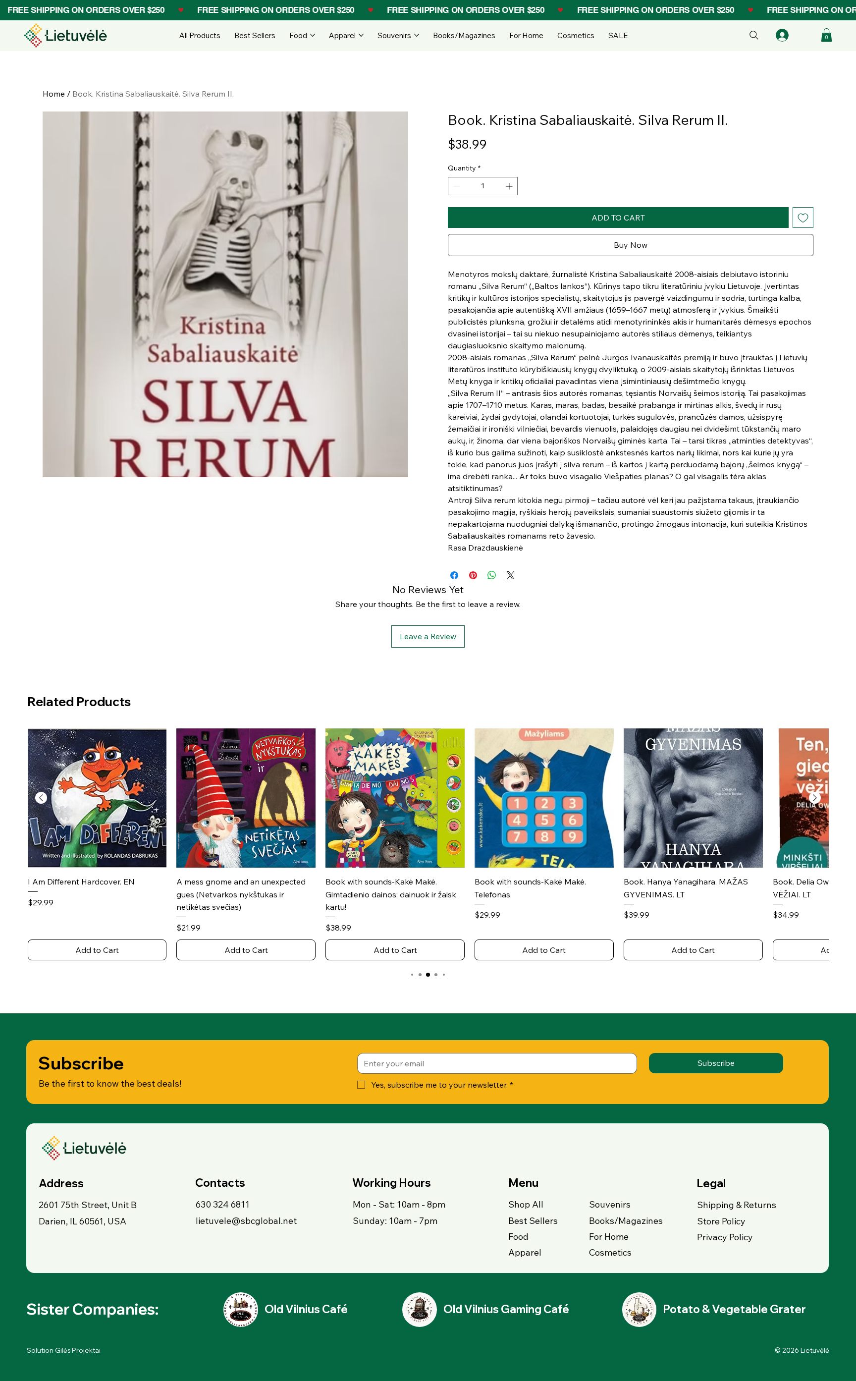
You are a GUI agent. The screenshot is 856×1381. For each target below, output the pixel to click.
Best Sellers (533, 1220)
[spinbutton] (483, 186)
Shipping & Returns (736, 1205)
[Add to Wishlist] (803, 217)
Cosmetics (610, 1252)
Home (54, 94)
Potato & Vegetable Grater (734, 1309)
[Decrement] (455, 186)
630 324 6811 (223, 1204)
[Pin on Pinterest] (473, 575)
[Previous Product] (41, 798)
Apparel (524, 1252)
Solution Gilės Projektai (64, 1350)
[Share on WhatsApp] (492, 575)
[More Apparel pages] (361, 35)
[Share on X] (511, 575)
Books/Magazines (626, 1220)
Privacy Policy (725, 1237)
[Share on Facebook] (454, 575)
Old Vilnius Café (306, 1309)
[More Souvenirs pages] (416, 35)
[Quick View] (97, 798)
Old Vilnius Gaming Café (506, 1309)
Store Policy (721, 1221)
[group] (428, 844)
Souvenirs (610, 1204)
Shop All (525, 1204)
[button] (826, 35)
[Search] (754, 35)
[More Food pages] (312, 35)
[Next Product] (815, 798)
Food (518, 1236)
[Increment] (510, 186)
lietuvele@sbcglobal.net (246, 1220)
